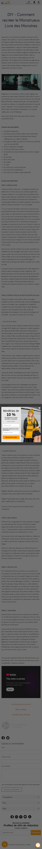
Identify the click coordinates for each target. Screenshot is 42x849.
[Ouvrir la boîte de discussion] (37, 845)
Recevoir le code (11, 437)
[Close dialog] (39, 408)
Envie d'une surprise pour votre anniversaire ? (10, 429)
